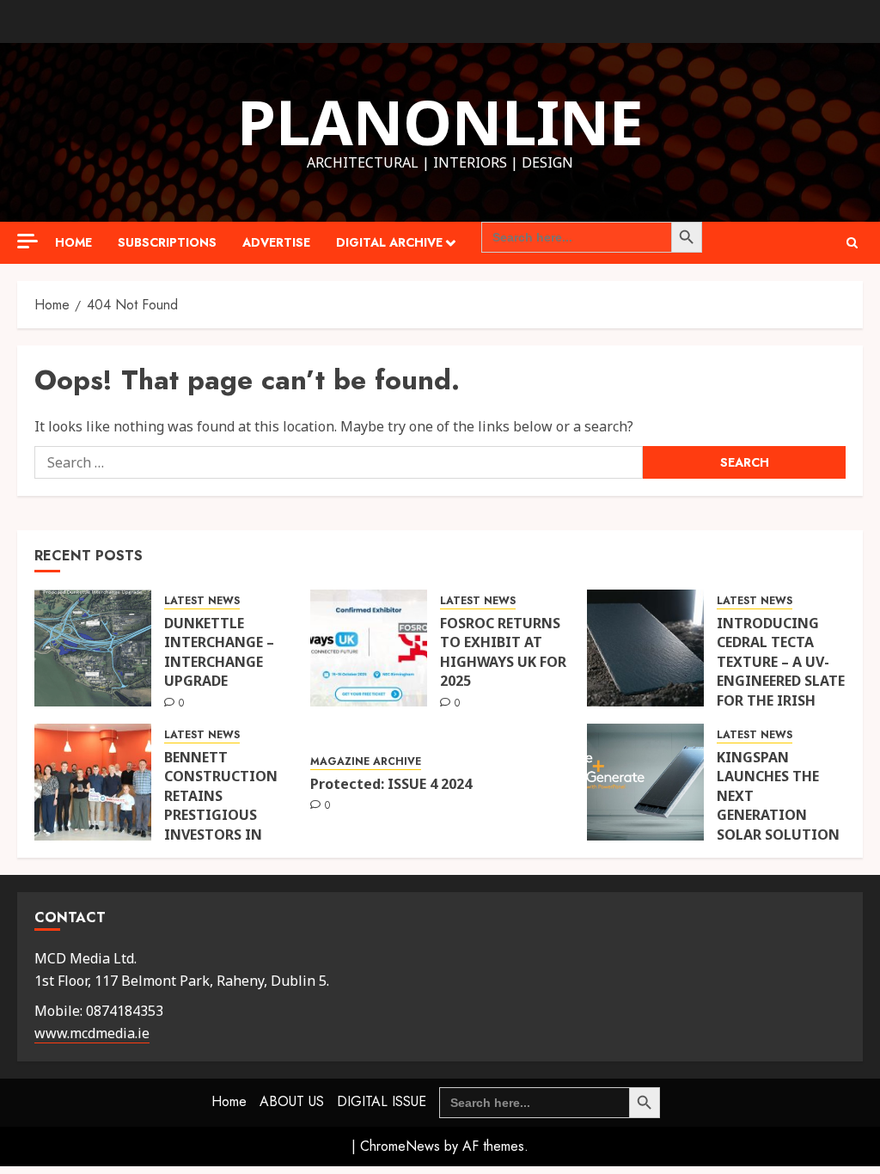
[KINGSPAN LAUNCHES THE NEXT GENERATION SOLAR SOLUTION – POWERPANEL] (645, 782)
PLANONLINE (440, 121)
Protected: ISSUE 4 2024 (391, 783)
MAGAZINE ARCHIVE (365, 762)
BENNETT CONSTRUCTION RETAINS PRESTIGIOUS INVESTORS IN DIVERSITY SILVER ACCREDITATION (224, 815)
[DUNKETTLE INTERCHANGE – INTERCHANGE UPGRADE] (92, 648)
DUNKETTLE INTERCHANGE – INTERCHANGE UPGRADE (219, 652)
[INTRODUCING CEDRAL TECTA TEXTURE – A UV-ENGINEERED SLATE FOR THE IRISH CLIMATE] (645, 648)
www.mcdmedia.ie (92, 1033)
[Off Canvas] (27, 241)
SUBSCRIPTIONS (167, 242)
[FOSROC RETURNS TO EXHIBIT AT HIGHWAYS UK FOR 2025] (368, 648)
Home (73, 242)
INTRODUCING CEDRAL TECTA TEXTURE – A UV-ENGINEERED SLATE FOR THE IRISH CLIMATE (781, 671)
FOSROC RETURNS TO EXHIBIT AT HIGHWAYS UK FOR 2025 (503, 652)
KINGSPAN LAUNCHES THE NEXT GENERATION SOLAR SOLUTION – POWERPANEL (778, 805)
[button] (852, 243)
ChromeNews (400, 1146)
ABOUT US (292, 1101)
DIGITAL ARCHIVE (389, 242)
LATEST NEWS (202, 601)
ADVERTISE (276, 242)
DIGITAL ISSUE (381, 1101)
